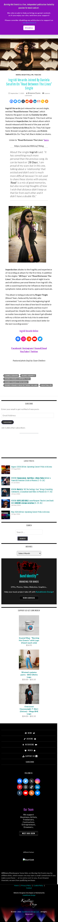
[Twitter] (19, 101)
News (18, 75)
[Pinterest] (31, 101)
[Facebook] (11, 101)
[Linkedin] (35, 101)
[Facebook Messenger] (15, 101)
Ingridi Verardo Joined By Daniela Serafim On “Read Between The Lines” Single (29, 84)
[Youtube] (25, 793)
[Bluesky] (37, 793)
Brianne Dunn (34, 93)
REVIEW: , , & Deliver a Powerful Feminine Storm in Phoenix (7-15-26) (31, 479)
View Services (29, 598)
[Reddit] (27, 101)
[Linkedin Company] (37, 787)
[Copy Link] (42, 101)
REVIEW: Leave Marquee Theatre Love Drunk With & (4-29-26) (32, 501)
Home (16, 885)
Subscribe (8, 422)
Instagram (28, 348)
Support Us (30, 756)
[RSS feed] (31, 793)
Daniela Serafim (11, 375)
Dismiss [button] (29, 28)
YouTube (24, 351)
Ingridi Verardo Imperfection (17, 379)
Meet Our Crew (28, 833)
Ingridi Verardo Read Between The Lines (21, 385)
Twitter (34, 351)
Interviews (30, 744)
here (46, 140)
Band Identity (29, 575)
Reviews (30, 738)
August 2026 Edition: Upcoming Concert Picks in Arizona (31, 466)
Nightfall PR (27, 75)
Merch (30, 750)
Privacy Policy (26, 885)
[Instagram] (37, 781)
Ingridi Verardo (28, 375)
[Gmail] (38, 101)
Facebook (16, 348)
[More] (46, 101)
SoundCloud (41, 348)
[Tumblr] (23, 101)
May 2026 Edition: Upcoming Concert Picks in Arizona (30, 512)
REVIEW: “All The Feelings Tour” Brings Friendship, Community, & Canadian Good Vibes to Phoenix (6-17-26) (32, 490)
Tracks (37, 75)
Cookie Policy (38, 885)
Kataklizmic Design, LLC (30, 912)
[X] (31, 781)
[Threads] (25, 787)
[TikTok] (31, 787)
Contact (29, 888)
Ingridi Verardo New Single (16, 382)
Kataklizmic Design (44, 592)
